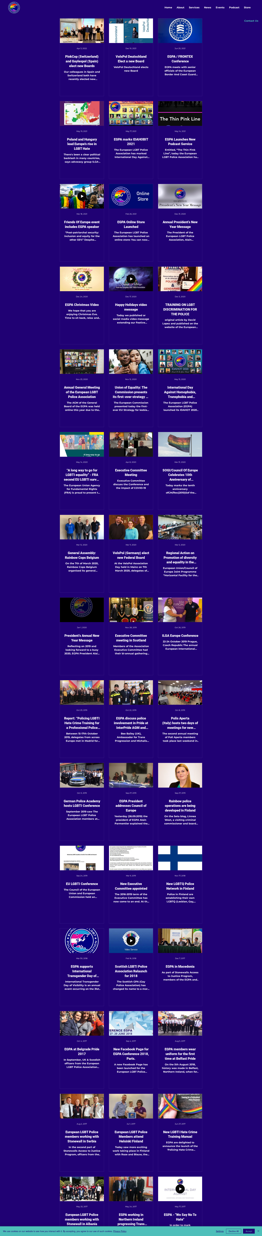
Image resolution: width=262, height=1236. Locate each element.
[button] (251, 21)
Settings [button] (220, 1231)
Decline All (234, 1231)
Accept (249, 1231)
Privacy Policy (119, 1231)
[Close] (258, 1231)
